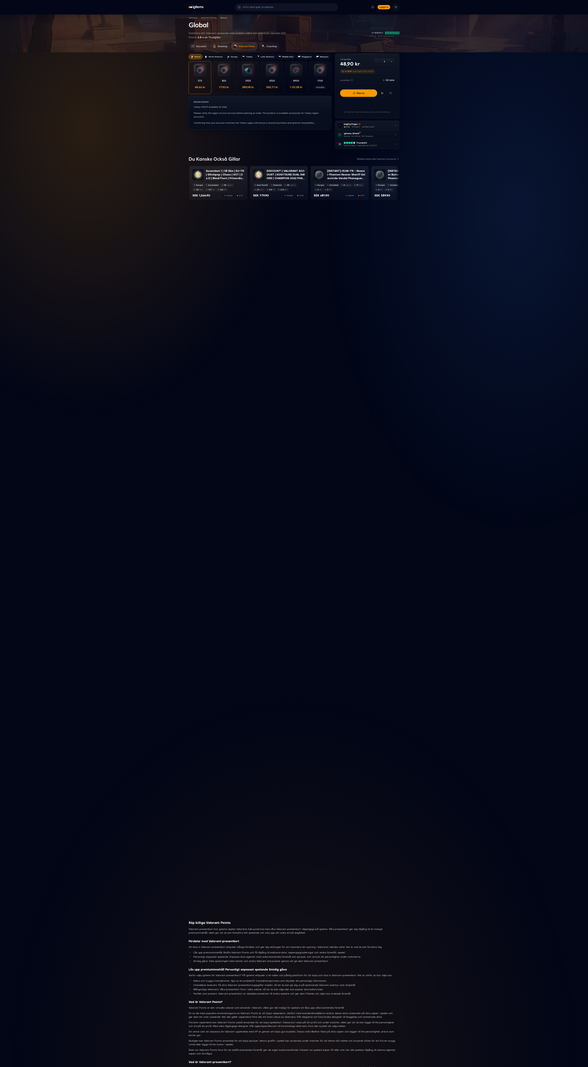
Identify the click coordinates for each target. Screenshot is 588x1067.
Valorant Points (209, 18)
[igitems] (196, 7)
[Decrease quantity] (377, 62)
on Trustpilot (209, 37)
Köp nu (360, 93)
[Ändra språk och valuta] (373, 7)
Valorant (193, 18)
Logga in (383, 7)
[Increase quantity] (391, 62)
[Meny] (395, 7)
